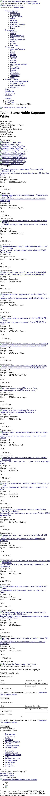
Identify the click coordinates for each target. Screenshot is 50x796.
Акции (12, 41)
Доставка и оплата (17, 39)
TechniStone (14, 76)
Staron (12, 51)
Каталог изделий (11, 11)
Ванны (12, 28)
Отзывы (13, 43)
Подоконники (15, 15)
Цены (7, 89)
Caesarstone (15, 74)
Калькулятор (10, 93)
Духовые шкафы (16, 83)
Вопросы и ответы (17, 38)
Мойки (12, 18)
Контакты (8, 95)
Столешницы (15, 13)
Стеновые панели (17, 26)
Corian (12, 53)
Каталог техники (11, 80)
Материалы (9, 47)
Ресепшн (13, 20)
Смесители (14, 87)
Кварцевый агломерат (18, 64)
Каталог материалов (13, 755)
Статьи (13, 34)
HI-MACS (13, 57)
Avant (12, 78)
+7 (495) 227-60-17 (16, 5)
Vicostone (14, 72)
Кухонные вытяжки (17, 85)
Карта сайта (9, 766)
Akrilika (13, 62)
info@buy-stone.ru (33, 3)
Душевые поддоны (17, 24)
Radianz (13, 70)
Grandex (13, 60)
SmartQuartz (15, 68)
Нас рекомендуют (17, 36)
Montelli (13, 55)
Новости (13, 32)
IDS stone (14, 66)
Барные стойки (16, 17)
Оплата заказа (18, 7)
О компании (9, 30)
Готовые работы (11, 760)
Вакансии (14, 45)
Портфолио (9, 91)
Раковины (14, 22)
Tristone (13, 59)
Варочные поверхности (19, 81)
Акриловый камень (17, 49)
